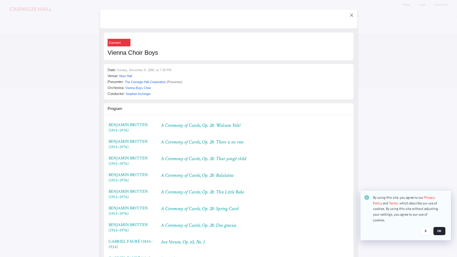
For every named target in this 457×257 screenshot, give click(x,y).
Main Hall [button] (125, 76)
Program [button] (115, 109)
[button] (351, 15)
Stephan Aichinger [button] (138, 94)
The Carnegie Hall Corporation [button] (145, 82)
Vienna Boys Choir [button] (138, 88)
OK (439, 231)
